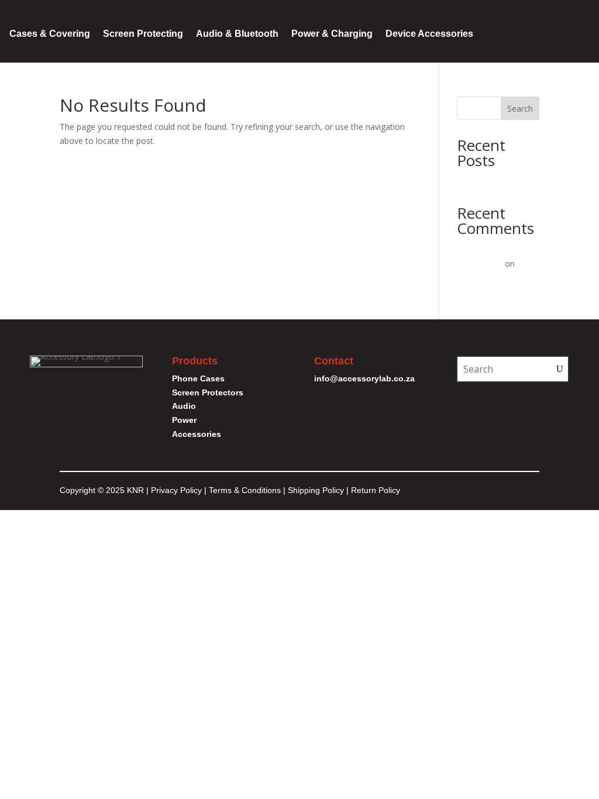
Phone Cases (198, 378)
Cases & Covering (49, 34)
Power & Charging (332, 34)
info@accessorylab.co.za (364, 378)
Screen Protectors (207, 392)
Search (520, 108)
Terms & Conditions (246, 490)
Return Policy (375, 490)
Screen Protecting (143, 34)
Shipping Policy (316, 490)
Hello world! (479, 180)
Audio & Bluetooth (237, 34)
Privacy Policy (176, 490)
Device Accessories (429, 34)
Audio (184, 406)
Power (184, 420)
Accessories (196, 434)
